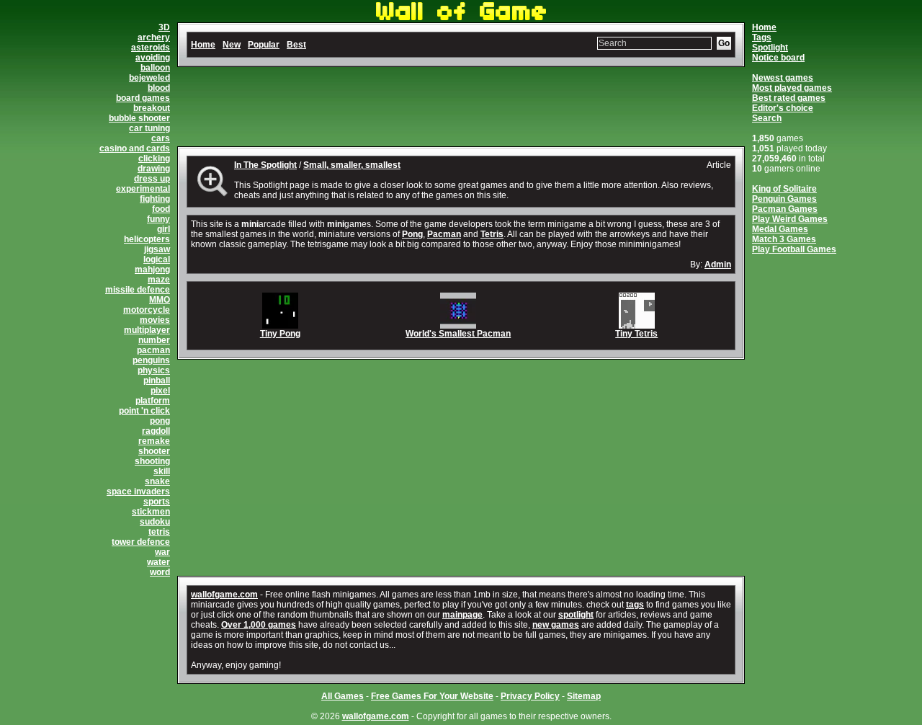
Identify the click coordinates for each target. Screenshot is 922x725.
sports (156, 502)
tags (635, 605)
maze (159, 280)
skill (161, 471)
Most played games (792, 88)
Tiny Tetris (636, 334)
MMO (159, 300)
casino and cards (134, 148)
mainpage (462, 615)
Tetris (491, 234)
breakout (151, 108)
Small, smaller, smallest (351, 165)
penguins (151, 360)
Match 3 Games (784, 239)
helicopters (147, 239)
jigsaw (157, 249)
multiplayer (147, 330)
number (154, 340)
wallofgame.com (224, 595)
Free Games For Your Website (432, 696)
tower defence (141, 542)
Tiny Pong (280, 334)
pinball (156, 380)
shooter (154, 451)
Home (764, 27)
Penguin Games (784, 199)
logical (156, 259)
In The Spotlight (265, 165)
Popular (263, 45)
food (161, 209)
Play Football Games (794, 249)
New (232, 45)
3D (164, 27)
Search (767, 118)
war (162, 552)
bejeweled (149, 78)
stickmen (151, 512)
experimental (143, 189)
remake (154, 441)
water (158, 562)
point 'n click (144, 411)
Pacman (444, 234)
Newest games (782, 78)
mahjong (152, 269)
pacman (153, 350)
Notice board (778, 58)
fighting (155, 199)
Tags (761, 37)
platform (152, 401)
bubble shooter (139, 118)
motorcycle (146, 310)
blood (159, 88)
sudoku (155, 522)
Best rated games (788, 98)
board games (143, 98)
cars (160, 138)
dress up (152, 179)
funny (158, 219)
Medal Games (780, 229)
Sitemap (584, 696)
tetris (159, 532)
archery (154, 37)
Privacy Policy (530, 696)
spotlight (576, 615)
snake (157, 481)
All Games (342, 696)
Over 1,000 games (258, 625)
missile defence (137, 290)
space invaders (138, 491)
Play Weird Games (790, 219)
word (160, 572)
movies (155, 320)
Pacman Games (785, 209)
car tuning (149, 128)
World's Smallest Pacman (458, 334)
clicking (154, 159)
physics (154, 370)
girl (163, 229)
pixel (160, 391)
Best (296, 45)
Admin (717, 264)
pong (160, 421)
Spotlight (770, 48)
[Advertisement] (461, 106)
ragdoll (156, 431)
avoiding (152, 58)
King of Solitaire (784, 189)
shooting (152, 461)
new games (555, 625)
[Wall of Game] (461, 17)
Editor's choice (782, 108)
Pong (412, 234)
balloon (155, 68)
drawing (154, 169)
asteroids (150, 48)
